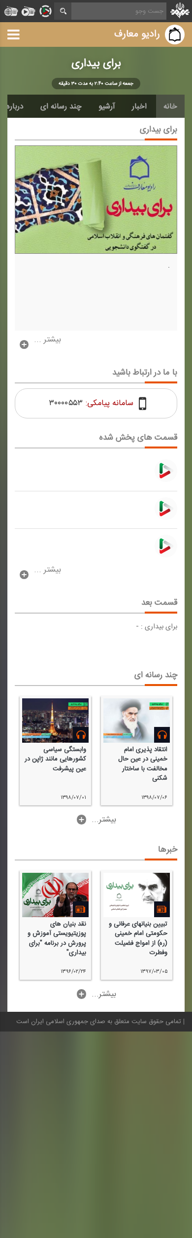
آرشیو (106, 106)
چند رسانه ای (61, 106)
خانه (170, 106)
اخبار (139, 106)
